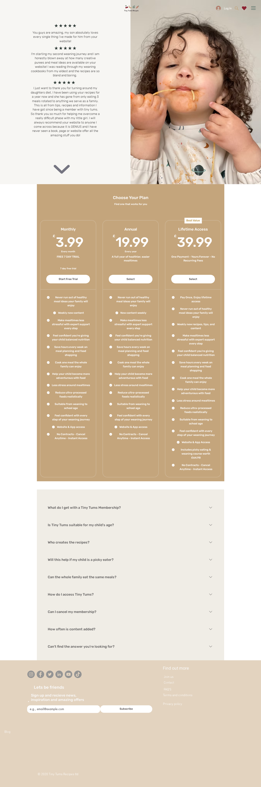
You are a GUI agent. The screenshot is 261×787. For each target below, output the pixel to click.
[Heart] (244, 8)
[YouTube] (68, 674)
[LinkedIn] (59, 674)
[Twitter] (49, 674)
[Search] (236, 8)
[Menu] (253, 8)
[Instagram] (31, 674)
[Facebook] (40, 674)
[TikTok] (78, 674)
